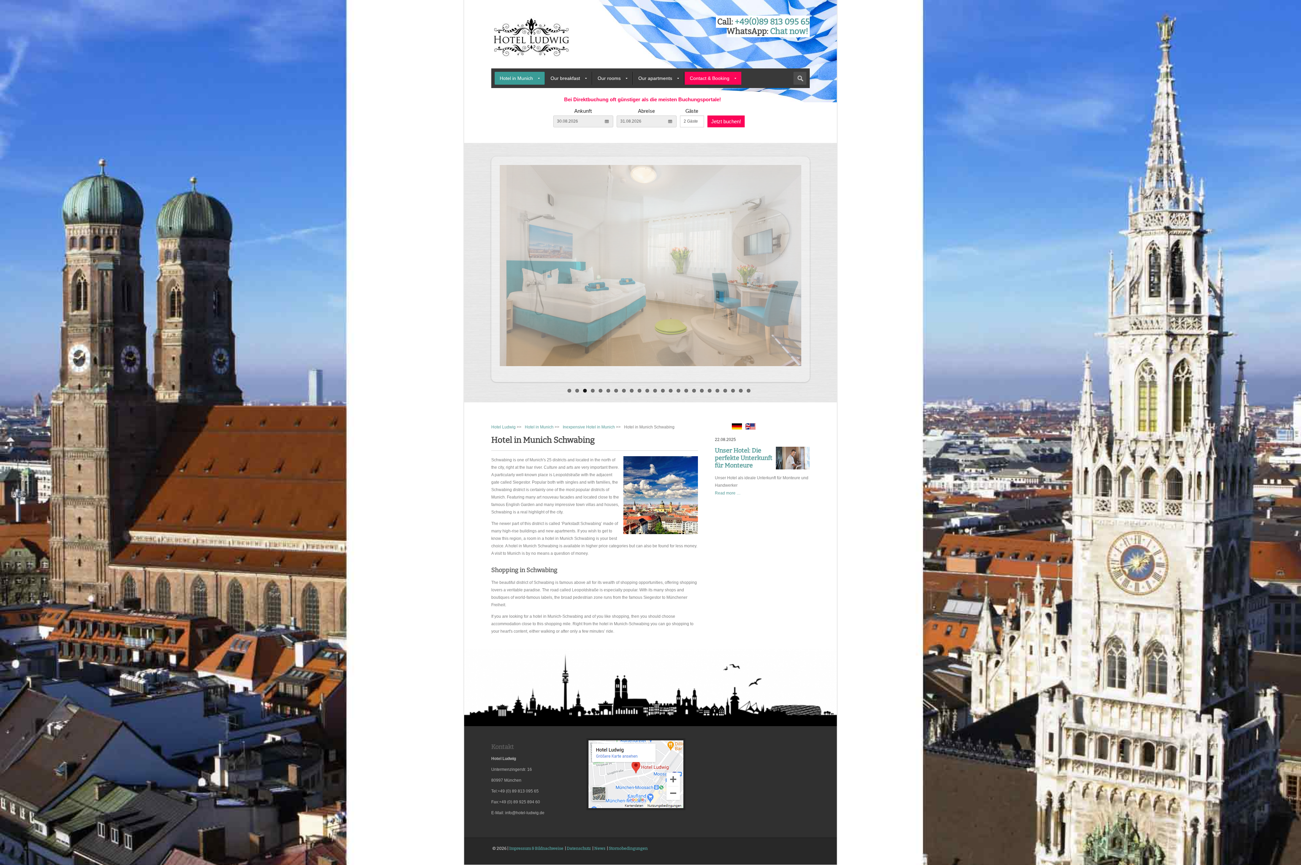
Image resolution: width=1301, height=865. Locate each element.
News (599, 848)
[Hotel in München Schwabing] (737, 428)
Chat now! (789, 31)
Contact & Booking (709, 78)
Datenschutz (579, 848)
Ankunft (583, 111)
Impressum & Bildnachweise (536, 848)
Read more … (728, 493)
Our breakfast (565, 78)
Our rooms (609, 78)
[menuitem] (520, 78)
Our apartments (655, 78)
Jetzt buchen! (726, 121)
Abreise (646, 111)
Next (817, 267)
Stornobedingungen (628, 848)
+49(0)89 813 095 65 (772, 21)
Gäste (691, 111)
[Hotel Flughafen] (636, 809)
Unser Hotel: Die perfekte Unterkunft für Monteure (743, 458)
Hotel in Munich (516, 78)
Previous (484, 267)
